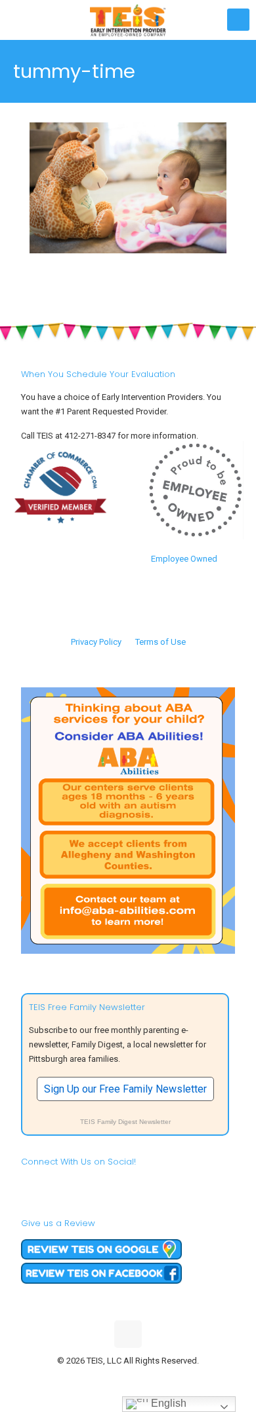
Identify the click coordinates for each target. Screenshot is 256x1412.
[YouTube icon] (128, 1379)
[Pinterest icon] (142, 1379)
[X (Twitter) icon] (114, 1379)
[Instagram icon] (156, 1379)
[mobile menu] (238, 20)
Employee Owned (184, 559)
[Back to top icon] (128, 1334)
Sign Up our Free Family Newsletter (125, 1089)
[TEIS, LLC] (128, 19)
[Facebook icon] (101, 1379)
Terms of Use (160, 642)
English (167, 1403)
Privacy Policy (96, 642)
